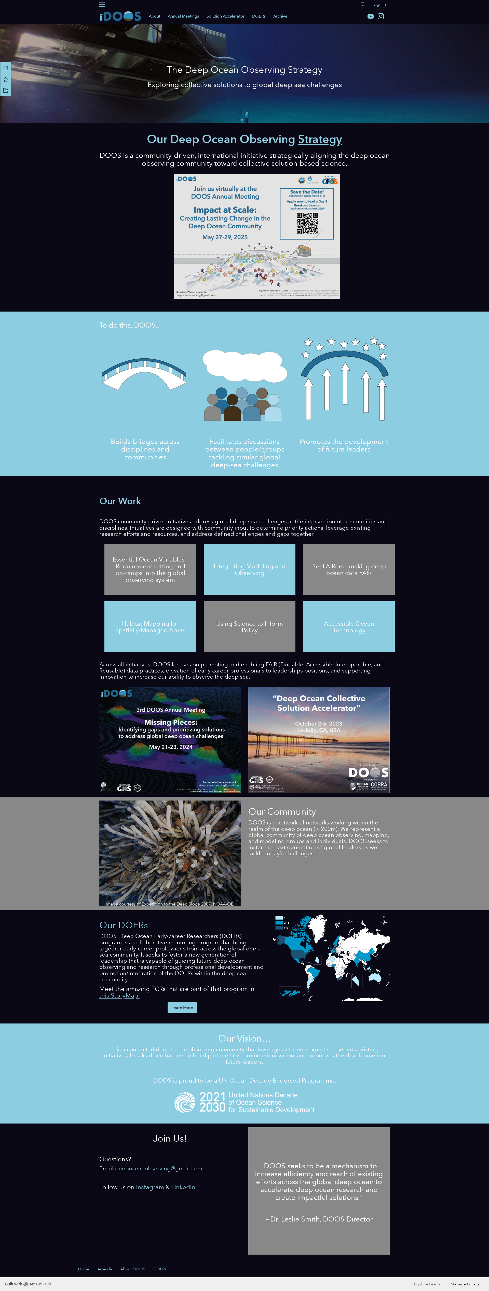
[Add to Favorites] (5, 79)
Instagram (150, 1187)
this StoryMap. (119, 995)
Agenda (104, 1269)
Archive (280, 16)
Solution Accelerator (225, 16)
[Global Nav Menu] (102, 4)
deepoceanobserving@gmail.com (158, 1168)
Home (83, 1269)
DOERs (259, 16)
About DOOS (132, 1269)
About (154, 16)
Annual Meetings (183, 16)
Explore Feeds (427, 1284)
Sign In (379, 4)
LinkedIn (183, 1187)
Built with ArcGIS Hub (28, 1284)
